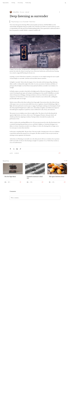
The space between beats (56, 176)
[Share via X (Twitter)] (13, 149)
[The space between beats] (57, 168)
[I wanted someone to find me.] (35, 168)
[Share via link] (20, 149)
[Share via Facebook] (10, 149)
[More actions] (59, 12)
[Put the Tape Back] (13, 168)
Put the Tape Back (10, 176)
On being (13, 2)
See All (65, 160)
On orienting (20, 2)
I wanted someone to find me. (35, 177)
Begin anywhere (6, 2)
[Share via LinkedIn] (17, 149)
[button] (65, 2)
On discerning (28, 2)
